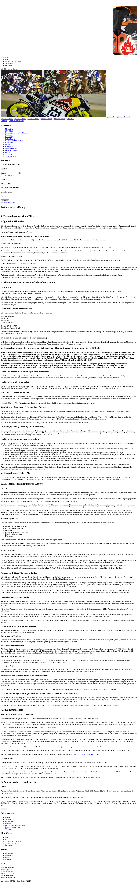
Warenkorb (9, 853)
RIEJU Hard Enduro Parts (14, 141)
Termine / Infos (10, 63)
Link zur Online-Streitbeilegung (16, 825)
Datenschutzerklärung (16, 121)
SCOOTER (9, 131)
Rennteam (8, 65)
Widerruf (8, 829)
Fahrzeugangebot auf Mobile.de (16, 133)
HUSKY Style (10, 139)
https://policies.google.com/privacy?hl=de (85, 754)
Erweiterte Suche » (7, 175)
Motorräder (9, 129)
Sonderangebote (10, 156)
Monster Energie (10, 148)
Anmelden (8, 859)
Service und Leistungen (13, 61)
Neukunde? (9, 855)
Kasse (7, 857)
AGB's (7, 817)
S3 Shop (8, 144)
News (7, 57)
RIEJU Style (9, 142)
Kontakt (8, 823)
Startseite (4, 121)
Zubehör (8, 152)
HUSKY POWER (11, 146)
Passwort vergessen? (8, 203)
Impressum (9, 821)
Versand (8, 819)
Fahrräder (8, 135)
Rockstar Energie (11, 150)
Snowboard (9, 154)
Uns (6, 59)
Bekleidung (9, 137)
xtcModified (5, 881)
